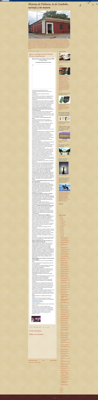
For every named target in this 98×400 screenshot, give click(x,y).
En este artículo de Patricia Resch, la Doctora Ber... (64, 329)
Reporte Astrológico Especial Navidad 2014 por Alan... (64, 318)
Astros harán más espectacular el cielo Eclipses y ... (65, 379)
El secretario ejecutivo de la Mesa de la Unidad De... (64, 323)
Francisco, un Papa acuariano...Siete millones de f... (65, 283)
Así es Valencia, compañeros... (65, 344)
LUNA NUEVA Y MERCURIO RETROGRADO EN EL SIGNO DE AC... (64, 300)
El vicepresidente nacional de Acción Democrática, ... (64, 252)
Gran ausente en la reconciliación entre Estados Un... (64, 342)
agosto (62, 226)
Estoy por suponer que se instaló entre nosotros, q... (64, 349)
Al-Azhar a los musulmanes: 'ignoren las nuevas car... (64, 307)
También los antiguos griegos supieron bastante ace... (64, 377)
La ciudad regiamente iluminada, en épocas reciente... (65, 340)
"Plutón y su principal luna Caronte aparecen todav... (64, 256)
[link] (36, 319)
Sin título (61, 331)
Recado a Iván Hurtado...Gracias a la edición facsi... (65, 358)
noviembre (62, 222)
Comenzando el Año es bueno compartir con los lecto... (64, 316)
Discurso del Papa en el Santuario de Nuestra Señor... (65, 310)
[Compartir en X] (46, 327)
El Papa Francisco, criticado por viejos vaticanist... (65, 314)
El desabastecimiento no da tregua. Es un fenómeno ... (64, 274)
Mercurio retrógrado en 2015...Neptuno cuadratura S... (64, 303)
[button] (33, 89)
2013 (60, 389)
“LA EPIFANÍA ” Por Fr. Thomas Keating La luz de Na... (65, 364)
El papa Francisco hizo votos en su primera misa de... (65, 370)
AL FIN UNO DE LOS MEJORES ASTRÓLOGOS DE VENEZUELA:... (64, 382)
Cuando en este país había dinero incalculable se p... (64, 335)
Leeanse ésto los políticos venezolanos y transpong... (64, 333)
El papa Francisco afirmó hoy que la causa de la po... (64, 269)
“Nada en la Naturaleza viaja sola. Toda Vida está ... (64, 267)
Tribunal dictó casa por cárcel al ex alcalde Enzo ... (65, 290)
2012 (60, 390)
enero (61, 236)
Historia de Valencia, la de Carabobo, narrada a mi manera (48, 6)
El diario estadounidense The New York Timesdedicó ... (64, 242)
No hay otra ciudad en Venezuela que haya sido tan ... (65, 347)
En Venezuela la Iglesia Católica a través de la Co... (65, 368)
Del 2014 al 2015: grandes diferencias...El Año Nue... (64, 373)
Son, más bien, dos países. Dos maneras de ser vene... (65, 249)
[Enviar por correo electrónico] (44, 327)
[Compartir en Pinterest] (48, 327)
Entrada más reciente (32, 360)
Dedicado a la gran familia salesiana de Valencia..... (64, 238)
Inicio (43, 360)
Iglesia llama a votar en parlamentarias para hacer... (64, 294)
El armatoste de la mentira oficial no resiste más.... (64, 321)
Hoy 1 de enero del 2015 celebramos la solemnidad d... (64, 385)
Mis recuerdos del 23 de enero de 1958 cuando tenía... (64, 271)
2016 (60, 218)
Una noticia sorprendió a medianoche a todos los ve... (65, 240)
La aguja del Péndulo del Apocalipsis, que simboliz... (64, 276)
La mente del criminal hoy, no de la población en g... (64, 247)
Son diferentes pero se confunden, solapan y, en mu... (64, 245)
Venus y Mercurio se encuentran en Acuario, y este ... (65, 285)
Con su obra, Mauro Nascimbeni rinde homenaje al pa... (65, 278)
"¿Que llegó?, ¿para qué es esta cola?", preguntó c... (64, 337)
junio (61, 229)
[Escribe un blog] (45, 327)
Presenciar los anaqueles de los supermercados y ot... (65, 325)
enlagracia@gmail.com (36, 302)
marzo (62, 233)
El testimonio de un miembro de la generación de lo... (65, 280)
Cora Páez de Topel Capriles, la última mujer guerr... (65, 353)
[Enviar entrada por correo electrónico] (43, 327)
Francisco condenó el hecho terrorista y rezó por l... (64, 292)
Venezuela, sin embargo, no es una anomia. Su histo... (64, 356)
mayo (61, 230)
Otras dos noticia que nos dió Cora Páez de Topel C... (64, 351)
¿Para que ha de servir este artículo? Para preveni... (64, 327)
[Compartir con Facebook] (47, 327)
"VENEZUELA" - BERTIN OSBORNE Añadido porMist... (64, 297)
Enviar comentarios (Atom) (36, 362)
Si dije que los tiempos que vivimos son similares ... (64, 312)
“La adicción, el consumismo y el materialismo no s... (64, 375)
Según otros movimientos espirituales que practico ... (64, 366)
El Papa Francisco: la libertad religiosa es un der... (64, 305)
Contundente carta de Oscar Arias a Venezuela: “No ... (64, 254)
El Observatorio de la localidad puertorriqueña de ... (64, 258)
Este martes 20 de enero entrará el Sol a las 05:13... (65, 287)
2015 (60, 219)
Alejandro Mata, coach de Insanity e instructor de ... (64, 265)
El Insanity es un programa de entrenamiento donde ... (64, 263)
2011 (60, 392)
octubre (62, 223)
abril (61, 232)
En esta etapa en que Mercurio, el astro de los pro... (65, 260)
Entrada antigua (53, 360)
